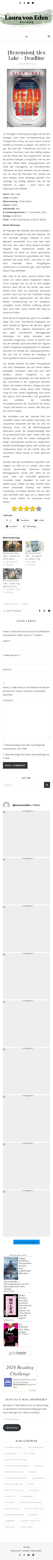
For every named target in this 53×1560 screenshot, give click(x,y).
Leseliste (10, 1496)
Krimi (31, 1484)
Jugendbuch (39, 1478)
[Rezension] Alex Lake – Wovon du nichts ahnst (11, 556)
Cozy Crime (28, 1453)
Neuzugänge (12, 1508)
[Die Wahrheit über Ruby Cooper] (11, 1334)
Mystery (10, 1502)
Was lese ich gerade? (17, 1255)
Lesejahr (34, 1490)
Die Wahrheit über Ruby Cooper (24, 1328)
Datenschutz (36, 1550)
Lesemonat (27, 1496)
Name (7, 640)
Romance (10, 1521)
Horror (38, 1466)
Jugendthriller (14, 1484)
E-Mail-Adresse (11, 655)
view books (32, 1390)
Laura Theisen (13, 610)
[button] (26, 834)
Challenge (11, 1453)
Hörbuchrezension (16, 1478)
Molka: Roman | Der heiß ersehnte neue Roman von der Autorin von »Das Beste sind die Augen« (25, 1306)
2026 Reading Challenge (20, 1370)
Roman (33, 1515)
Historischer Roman (17, 1466)
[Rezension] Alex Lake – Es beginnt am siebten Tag (33, 556)
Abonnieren (12, 1427)
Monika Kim (10, 1320)
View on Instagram (28, 1242)
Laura (15, 1379)
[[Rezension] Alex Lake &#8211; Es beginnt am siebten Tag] (34, 546)
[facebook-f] (24, 3)
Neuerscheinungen (30, 1502)
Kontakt (25, 1550)
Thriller (25, 604)
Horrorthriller (14, 1472)
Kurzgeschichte (14, 1490)
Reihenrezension (14, 1515)
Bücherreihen (35, 1447)
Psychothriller (33, 1508)
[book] (33, 3)
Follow (36, 805)
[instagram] (20, 3)
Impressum (16, 1550)
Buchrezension (11, 604)
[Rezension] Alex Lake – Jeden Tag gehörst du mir (11, 583)
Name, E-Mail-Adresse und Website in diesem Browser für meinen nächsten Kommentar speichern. (26, 691)
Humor (33, 1472)
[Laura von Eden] (26, 19)
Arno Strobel (10, 1291)
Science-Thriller (30, 1521)
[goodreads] (29, 3)
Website (7, 669)
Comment (8, 700)
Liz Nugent (25, 1334)
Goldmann (16, 215)
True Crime (26, 1527)
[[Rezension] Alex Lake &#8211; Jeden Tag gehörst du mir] (12, 573)
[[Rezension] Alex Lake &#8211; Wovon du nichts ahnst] (12, 546)
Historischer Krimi (16, 1460)
